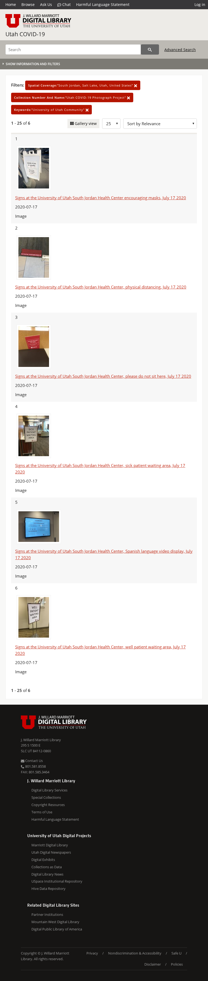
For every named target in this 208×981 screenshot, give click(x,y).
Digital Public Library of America (56, 929)
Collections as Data (46, 866)
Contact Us (33, 760)
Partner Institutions (47, 914)
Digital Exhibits (43, 859)
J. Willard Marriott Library (41, 739)
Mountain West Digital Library (55, 921)
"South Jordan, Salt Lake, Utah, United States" (81, 85)
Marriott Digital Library (49, 845)
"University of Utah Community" (50, 110)
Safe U (176, 953)
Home (10, 4)
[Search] (150, 49)
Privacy (92, 953)
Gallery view (85, 123)
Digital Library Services (49, 790)
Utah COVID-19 (25, 34)
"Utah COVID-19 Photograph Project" (70, 97)
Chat (66, 4)
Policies (177, 964)
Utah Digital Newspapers (51, 852)
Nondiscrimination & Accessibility (134, 953)
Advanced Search (180, 49)
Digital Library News (47, 874)
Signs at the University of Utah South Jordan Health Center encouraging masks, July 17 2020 (100, 197)
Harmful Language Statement (102, 4)
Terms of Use (41, 812)
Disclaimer (152, 964)
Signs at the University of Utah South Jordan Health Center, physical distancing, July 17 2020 (100, 287)
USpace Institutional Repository (56, 881)
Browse (28, 4)
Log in (199, 4)
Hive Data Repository (48, 888)
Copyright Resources (48, 804)
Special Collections (46, 797)
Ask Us (46, 4)
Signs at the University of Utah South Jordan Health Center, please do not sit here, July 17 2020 (103, 376)
